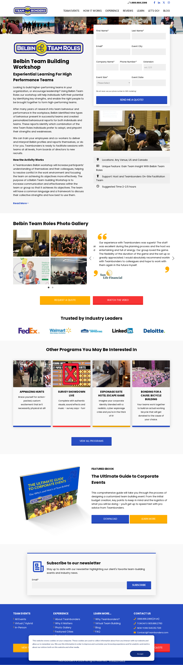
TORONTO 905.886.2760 (149, 623)
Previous (91, 257)
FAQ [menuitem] (97, 631)
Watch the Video (118, 300)
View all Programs (91, 441)
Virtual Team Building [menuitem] (108, 623)
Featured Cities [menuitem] (64, 631)
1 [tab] (48, 287)
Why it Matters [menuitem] (63, 623)
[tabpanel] (32, 257)
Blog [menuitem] (166, 11)
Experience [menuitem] (112, 11)
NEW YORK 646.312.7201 (149, 628)
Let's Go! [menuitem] (153, 11)
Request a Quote (65, 300)
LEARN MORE (148, 518)
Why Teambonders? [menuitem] (107, 619)
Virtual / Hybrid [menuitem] (24, 623)
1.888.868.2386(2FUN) (148, 618)
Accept (140, 654)
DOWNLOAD (110, 518)
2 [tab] (52, 287)
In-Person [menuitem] (21, 627)
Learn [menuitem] (140, 11)
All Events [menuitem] (20, 619)
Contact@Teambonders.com (152, 632)
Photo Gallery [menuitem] (63, 627)
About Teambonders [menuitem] (67, 619)
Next (172, 257)
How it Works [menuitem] (92, 11)
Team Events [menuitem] (71, 11)
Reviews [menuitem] (128, 11)
